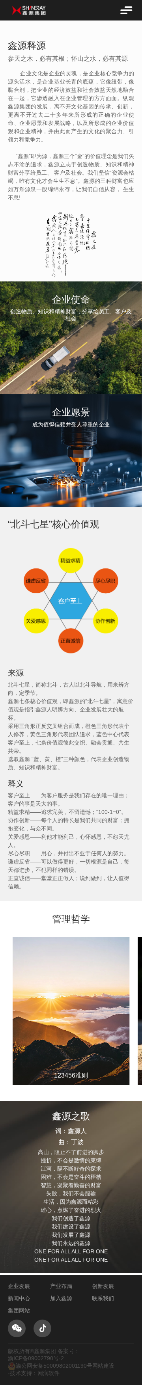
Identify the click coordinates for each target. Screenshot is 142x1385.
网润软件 (48, 1373)
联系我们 (103, 1298)
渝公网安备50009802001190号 (54, 1366)
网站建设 (103, 1366)
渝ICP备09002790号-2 (36, 1358)
